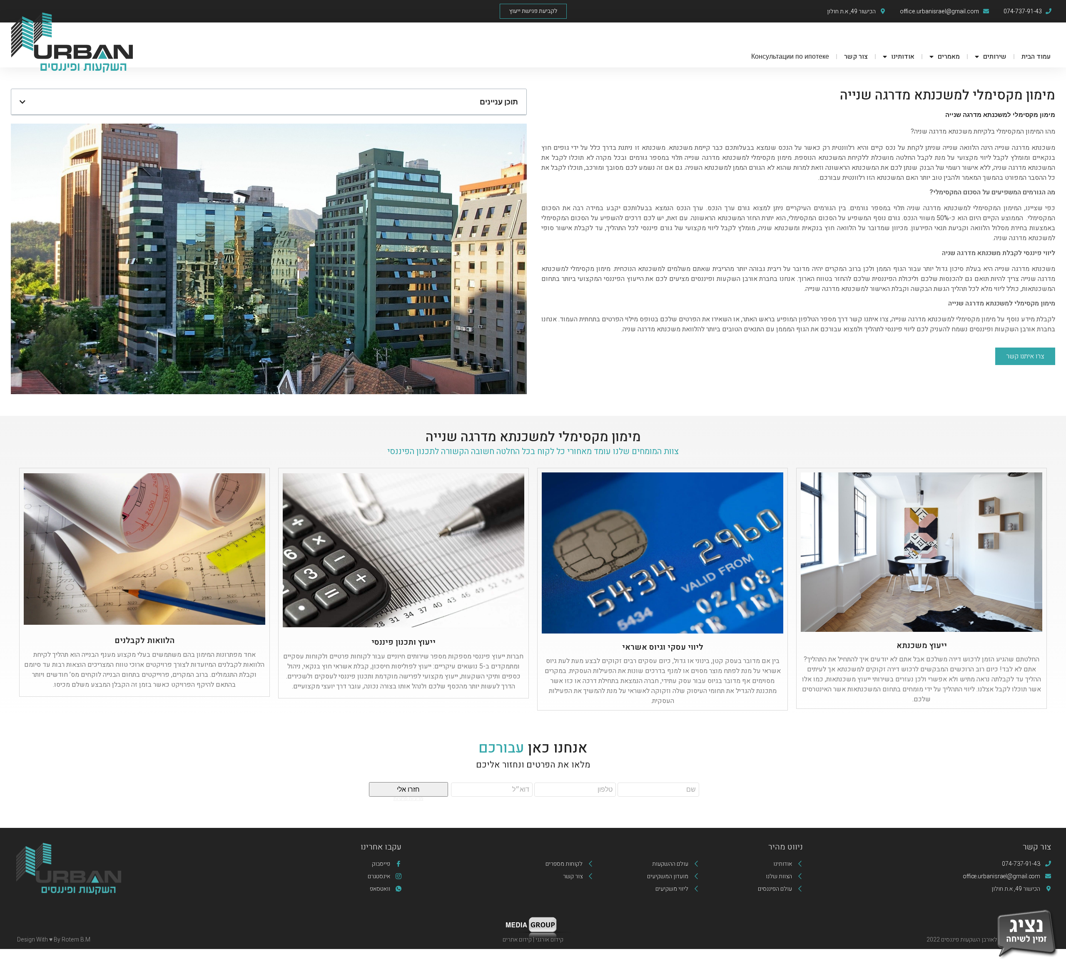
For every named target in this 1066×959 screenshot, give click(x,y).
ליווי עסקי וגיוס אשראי (662, 647)
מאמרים (949, 57)
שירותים (994, 57)
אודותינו (902, 57)
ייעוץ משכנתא (922, 645)
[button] (533, 11)
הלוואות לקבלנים (144, 640)
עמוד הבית (1036, 57)
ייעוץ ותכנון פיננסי (403, 642)
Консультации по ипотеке (790, 57)
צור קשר (856, 57)
